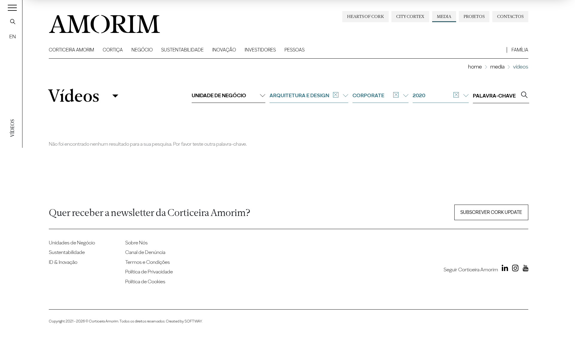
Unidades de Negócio (72, 242)
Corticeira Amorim (71, 50)
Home (475, 66)
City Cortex (410, 16)
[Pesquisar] (12, 21)
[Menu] (12, 7)
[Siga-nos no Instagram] (514, 269)
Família (520, 50)
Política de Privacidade (149, 271)
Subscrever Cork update (491, 212)
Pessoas (295, 50)
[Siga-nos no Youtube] (524, 269)
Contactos (510, 16)
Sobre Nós (136, 242)
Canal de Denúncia (145, 252)
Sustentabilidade (182, 50)
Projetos (474, 16)
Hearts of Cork (365, 16)
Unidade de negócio (219, 95)
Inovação (224, 50)
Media (444, 16)
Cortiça (113, 50)
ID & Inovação (63, 262)
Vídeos (73, 95)
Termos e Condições (147, 262)
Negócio (142, 50)
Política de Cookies (145, 281)
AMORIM (97, 22)
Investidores (260, 50)
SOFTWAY (193, 321)
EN (12, 36)
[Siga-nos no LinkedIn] (504, 269)
